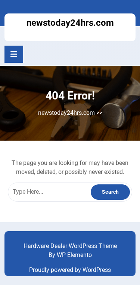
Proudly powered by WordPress (70, 269)
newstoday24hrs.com (70, 23)
